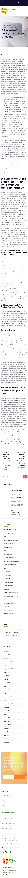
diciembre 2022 (8, 658)
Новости (6, 606)
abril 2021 (6, 714)
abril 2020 (6, 721)
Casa (3, 25)
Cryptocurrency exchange (11, 561)
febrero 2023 (7, 651)
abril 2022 (6, 686)
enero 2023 (7, 655)
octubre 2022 (7, 665)
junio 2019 (6, 732)
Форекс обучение (9, 613)
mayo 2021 (6, 711)
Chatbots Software (9, 557)
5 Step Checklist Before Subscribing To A (17, 490)
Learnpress (16, 632)
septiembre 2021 (8, 704)
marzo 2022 (7, 690)
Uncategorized (6, 57)
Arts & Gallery (7, 533)
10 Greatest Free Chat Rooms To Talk (17, 511)
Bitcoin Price (7, 547)
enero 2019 (7, 738)
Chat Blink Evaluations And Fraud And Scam (17, 505)
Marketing (6, 589)
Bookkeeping (7, 554)
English (6, 568)
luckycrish (22, 166)
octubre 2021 (7, 700)
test (5, 599)
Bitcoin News (7, 543)
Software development (10, 596)
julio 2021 (6, 707)
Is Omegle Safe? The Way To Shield (16, 498)
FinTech (6, 571)
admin (4, 55)
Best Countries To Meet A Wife (12, 540)
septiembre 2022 (8, 669)
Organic (7, 635)
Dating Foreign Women (10, 564)
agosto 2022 (7, 672)
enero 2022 (7, 693)
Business (12, 629)
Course (19, 629)
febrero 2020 (7, 725)
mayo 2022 (7, 683)
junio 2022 (6, 679)
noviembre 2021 (8, 697)
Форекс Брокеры (8, 610)
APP (6, 629)
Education (8, 632)
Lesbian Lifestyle (8, 585)
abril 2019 (6, 735)
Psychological (16, 635)
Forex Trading (7, 575)
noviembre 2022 (8, 662)
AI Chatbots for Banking (10, 529)
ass (5, 536)
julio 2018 (6, 742)
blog (5, 550)
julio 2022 (6, 676)
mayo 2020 (7, 718)
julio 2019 (6, 728)
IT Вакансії (7, 578)
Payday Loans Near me (10, 592)
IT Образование (8, 582)
